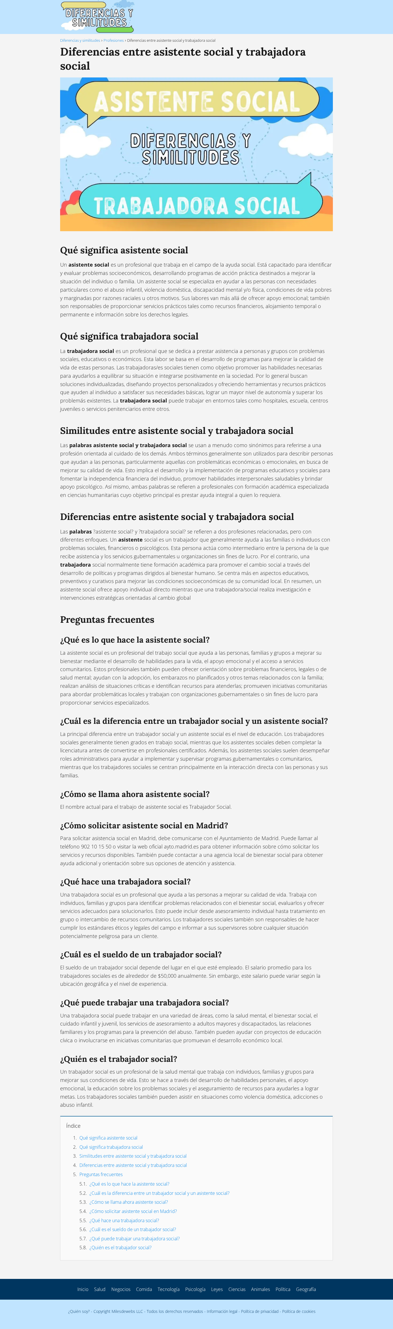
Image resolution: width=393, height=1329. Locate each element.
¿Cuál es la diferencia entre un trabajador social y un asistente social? (159, 1193)
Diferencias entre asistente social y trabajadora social (133, 1165)
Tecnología (169, 1289)
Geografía (306, 1289)
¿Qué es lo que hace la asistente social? (129, 1184)
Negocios (120, 1289)
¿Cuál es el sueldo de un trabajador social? (132, 1229)
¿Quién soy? (79, 1311)
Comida (144, 1289)
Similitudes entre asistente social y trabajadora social (133, 1156)
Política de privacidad (259, 1311)
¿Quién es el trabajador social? (120, 1247)
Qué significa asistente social (108, 1138)
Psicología (195, 1289)
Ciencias (236, 1289)
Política (283, 1289)
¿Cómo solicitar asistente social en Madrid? (133, 1211)
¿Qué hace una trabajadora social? (124, 1220)
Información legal (222, 1311)
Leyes (217, 1289)
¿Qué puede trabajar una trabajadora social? (134, 1238)
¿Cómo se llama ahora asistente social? (128, 1202)
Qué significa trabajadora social (111, 1147)
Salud (100, 1289)
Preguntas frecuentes (101, 1174)
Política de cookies (299, 1311)
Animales (260, 1289)
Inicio (82, 1289)
